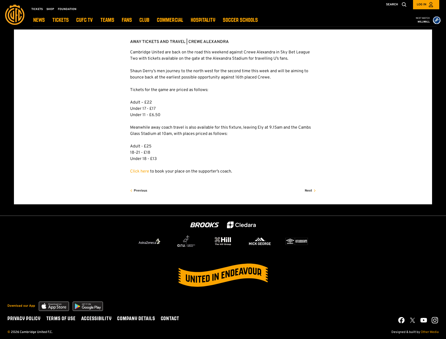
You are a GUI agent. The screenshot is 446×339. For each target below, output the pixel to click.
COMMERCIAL (170, 20)
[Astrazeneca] (149, 241)
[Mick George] (260, 241)
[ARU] (186, 241)
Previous (140, 191)
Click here (139, 171)
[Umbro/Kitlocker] (296, 241)
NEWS (39, 20)
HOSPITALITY (203, 20)
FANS (127, 20)
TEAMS (107, 20)
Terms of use (60, 318)
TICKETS (60, 20)
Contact (170, 318)
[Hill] (223, 241)
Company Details (136, 318)
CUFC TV (84, 20)
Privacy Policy (24, 318)
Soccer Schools (240, 20)
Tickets (37, 9)
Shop (50, 9)
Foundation (67, 9)
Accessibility (96, 318)
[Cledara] (241, 225)
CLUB (144, 20)
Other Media (430, 332)
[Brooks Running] (204, 224)
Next (308, 191)
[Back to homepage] (15, 14)
